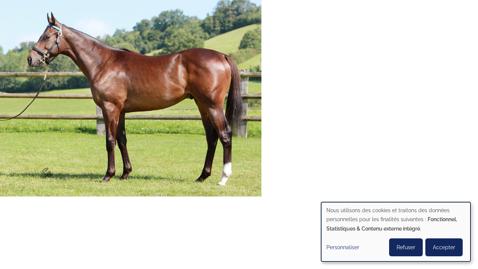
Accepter (444, 247)
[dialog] (396, 232)
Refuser (406, 247)
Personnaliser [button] (342, 247)
